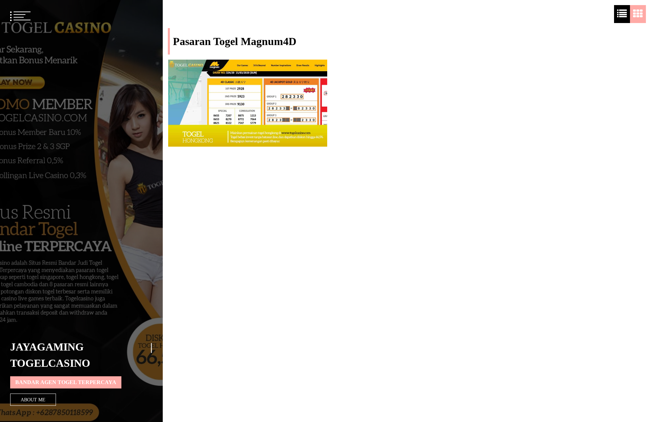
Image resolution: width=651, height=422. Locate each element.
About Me (33, 399)
